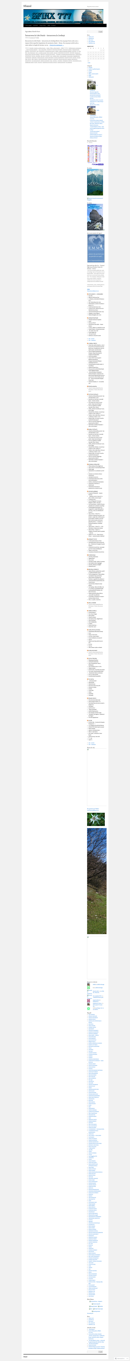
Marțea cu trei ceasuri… (93, 634)
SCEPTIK (91, 1245)
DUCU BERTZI (92, 1102)
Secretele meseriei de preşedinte (95, 676)
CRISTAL (91, 1068)
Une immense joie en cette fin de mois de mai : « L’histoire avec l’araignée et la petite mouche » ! (97, 544)
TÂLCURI (40, 62)
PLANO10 (91, 1220)
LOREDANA (91, 1157)
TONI (90, 1266)
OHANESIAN (92, 1212)
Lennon (90, 692)
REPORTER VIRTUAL (93, 1231)
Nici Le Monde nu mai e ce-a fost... (95, 666)
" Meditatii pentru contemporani (74, 48)
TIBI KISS (91, 1262)
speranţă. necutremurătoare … (94, 730)
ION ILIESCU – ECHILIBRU (95, 294)
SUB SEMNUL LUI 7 (77, 61)
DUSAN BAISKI (92, 1103)
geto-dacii (43, 56)
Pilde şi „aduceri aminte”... (55, 48)
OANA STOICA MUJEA (94, 630)
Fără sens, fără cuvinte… (95, 104)
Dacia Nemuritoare (31, 53)
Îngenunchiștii (92, 558)
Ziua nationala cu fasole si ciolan (95, 712)
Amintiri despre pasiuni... (94, 711)
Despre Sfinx (43, 25)
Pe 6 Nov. (90, 644)
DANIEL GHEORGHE (93, 1084)
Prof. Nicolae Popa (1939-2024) (95, 302)
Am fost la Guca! (92, 708)
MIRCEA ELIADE (68, 57)
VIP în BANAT (92, 1285)
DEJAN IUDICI (92, 698)
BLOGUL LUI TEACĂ (93, 1045)
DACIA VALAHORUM (93, 1073)
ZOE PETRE (91, 1296)
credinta (56, 51)
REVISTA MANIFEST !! (94, 1234)
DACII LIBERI (50, 53)
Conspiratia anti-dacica (50, 51)
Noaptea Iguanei (92, 1204)
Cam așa (90, 646)
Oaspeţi (48, 48)
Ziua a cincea (91, 560)
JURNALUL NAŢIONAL (94, 1145)
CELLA (90, 1048)
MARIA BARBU (92, 1170)
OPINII (29, 59)
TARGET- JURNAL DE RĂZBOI (95, 1261)
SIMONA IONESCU (93, 569)
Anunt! (90, 321)
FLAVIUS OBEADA (93, 1110)
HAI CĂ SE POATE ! (93, 1126)
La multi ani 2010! (92, 499)
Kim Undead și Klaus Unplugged (95, 563)
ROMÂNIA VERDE (92, 1239)
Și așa (90, 633)
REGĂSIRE (55, 59)
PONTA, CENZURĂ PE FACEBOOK (96, 482)
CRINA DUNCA (92, 611)
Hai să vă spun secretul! (93, 674)
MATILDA (91, 1177)
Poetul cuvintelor (92, 728)
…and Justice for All (92, 681)
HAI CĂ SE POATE (93, 1124)
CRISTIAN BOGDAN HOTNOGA (95, 1070)
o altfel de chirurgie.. (101, 984)
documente (58, 54)
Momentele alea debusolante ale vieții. (96, 631)
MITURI (74, 57)
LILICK (90, 1154)
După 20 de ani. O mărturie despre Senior (97, 467)
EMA (90, 1107)
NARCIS (90, 1196)
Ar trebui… (91, 623)
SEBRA (90, 1247)
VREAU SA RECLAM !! (93, 1288)
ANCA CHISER (92, 603)
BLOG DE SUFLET (92, 1040)
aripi (40, 49)
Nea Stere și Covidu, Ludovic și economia (97, 561)
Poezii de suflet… (96, 991)
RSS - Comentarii (92, 340)
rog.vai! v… (91, 739)
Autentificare (91, 38)
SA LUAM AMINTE (36, 61)
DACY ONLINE (92, 1076)
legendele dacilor (76, 56)
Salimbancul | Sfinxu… (97, 1003)
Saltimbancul (95, 1001)
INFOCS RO (91, 1134)
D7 (77, 51)
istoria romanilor (63, 56)
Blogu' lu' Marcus (92, 1041)
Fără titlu (90, 295)
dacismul (55, 53)
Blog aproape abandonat (93, 660)
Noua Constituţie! (92, 620)
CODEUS (90, 1056)
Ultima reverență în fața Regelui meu (96, 466)
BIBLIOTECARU (92, 1037)
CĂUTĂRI (74, 51)
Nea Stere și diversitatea (93, 556)
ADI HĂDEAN (92, 1014)
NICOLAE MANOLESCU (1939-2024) (96, 311)
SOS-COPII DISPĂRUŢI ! (94, 1256)
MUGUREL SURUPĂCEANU (95, 1191)
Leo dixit (90, 70)
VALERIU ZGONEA (93, 1270)
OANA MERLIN (92, 1207)
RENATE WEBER (92, 1229)
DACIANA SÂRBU (92, 1075)
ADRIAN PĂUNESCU (93, 1017)
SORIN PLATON (92, 1253)
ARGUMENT (91, 1029)
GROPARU (91, 1122)
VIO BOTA (91, 679)
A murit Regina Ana (92, 332)
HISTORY (47, 56)
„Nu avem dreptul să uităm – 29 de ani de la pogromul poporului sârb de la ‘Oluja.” (97, 128)
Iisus (51, 56)
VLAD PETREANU (92, 1286)
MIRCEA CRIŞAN (92, 1185)
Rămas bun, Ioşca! (92, 626)
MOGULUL (91, 1188)
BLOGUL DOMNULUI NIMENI (95, 1043)
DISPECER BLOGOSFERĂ (94, 1095)
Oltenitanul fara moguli (93, 1215)
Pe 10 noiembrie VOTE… (97, 996)
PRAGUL (36, 59)
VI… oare (90, 738)
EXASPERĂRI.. (92, 1108)
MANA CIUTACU (92, 429)
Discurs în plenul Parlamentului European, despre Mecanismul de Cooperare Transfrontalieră (95, 353)
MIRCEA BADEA (92, 386)
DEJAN (90, 1087)
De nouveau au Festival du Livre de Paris (96, 552)
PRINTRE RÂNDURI (42, 59)
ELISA (90, 1105)
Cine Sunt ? (91, 1051)
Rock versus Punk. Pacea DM (94, 685)
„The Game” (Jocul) (92, 334)
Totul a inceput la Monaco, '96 (94, 701)
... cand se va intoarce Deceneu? (31, 49)
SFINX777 (55, 61)
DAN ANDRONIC (92, 1078)
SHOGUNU (91, 1248)
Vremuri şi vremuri (92, 617)
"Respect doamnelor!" (93, 709)
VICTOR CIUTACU (93, 394)
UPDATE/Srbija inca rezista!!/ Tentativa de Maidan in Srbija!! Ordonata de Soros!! (96, 136)
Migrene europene (92, 668)
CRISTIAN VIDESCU (93, 1072)
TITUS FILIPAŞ (92, 1264)
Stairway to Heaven (92, 687)
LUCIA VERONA (92, 658)
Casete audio (91, 690)
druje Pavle (91, 1100)
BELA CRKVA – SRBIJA (94, 1035)
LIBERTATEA (28, 57)
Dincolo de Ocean (92, 684)
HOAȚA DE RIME (93, 133)
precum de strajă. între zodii (94, 736)
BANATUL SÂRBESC (93, 1033)
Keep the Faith (91, 682)
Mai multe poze (90, 1313)
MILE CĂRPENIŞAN (93, 1181)
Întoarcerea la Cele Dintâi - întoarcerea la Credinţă (62, 49)
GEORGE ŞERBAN (93, 491)
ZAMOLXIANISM (61, 62)
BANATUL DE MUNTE (93, 1032)
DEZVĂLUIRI (91, 1091)
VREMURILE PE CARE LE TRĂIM (49, 62)
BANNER (35, 25)
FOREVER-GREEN (92, 1116)
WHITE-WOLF (92, 1290)
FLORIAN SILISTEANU (94, 1111)
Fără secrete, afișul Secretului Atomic (96, 671)
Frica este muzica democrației (94, 700)
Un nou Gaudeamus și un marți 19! (95, 638)
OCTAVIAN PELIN (93, 1210)
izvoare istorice (70, 56)
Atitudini (32, 48)
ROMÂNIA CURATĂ (93, 1237)
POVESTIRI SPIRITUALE (94, 1223)
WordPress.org (92, 1293)
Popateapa (91, 1221)
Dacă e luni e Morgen (93, 614)
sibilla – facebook (51, 25)
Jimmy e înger (91, 469)
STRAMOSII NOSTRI (67, 61)
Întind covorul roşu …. (93, 625)
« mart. (88, 62)
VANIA (90, 1272)
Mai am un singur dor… (94, 92)
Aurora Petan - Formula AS (46, 49)
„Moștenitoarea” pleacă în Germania (96, 673)
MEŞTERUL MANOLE (93, 1178)
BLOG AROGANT (92, 1038)
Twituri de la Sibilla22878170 (93, 291)
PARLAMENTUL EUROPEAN (95, 1216)
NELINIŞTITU (92, 1199)
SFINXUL (60, 61)
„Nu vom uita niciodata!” (95, 131)
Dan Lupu (91, 1080)
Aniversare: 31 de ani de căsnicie (95, 335)
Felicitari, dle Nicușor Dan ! (94, 297)
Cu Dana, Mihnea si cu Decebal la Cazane (97, 327)
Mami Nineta (91, 1167)
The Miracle (91, 693)
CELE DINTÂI (33, 51)
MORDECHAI (91, 555)
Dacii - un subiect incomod (41, 53)
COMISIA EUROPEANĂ (94, 1059)
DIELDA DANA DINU (93, 1094)
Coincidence (91, 706)
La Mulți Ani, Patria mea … (98, 991)
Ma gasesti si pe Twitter (93, 809)
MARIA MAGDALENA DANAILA (95, 1172)
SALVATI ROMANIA (93, 1242)
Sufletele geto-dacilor (29, 62)
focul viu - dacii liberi (36, 56)
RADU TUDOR (92, 1227)
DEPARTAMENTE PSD (94, 1089)
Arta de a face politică (93, 356)
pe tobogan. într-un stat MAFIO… (98, 1008)
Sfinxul (27, 6)
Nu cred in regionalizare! (93, 717)
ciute (37, 51)
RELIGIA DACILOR (63, 59)
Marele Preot (34, 57)
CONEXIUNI (42, 51)
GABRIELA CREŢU (93, 1119)
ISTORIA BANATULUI (93, 1142)
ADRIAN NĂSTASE (93, 318)
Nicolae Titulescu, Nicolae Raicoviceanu (96, 329)
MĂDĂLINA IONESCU (93, 1192)
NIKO (90, 1200)
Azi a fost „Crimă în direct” (94, 636)
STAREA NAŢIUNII (93, 1259)
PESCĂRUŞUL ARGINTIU (94, 1218)
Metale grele (91, 695)
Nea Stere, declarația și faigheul (95, 564)
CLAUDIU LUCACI (93, 1052)
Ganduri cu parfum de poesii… (94, 69)
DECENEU (72, 53)
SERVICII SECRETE (45, 61)
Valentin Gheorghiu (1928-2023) (95, 315)
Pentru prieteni (91, 615)
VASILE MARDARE (93, 1274)
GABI (90, 1118)
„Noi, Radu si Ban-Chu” (93, 330)
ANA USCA (91, 1024)
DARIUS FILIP (92, 1086)
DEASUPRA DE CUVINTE (63, 53)
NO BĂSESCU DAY (93, 1202)
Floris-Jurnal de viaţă (93, 1113)
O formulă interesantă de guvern (95, 319)
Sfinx (51, 61)
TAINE (35, 62)
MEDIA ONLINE (40, 57)
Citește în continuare (57, 45)
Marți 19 (90, 639)
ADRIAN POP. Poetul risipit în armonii (96, 727)
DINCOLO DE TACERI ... (50, 54)
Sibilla (37, 37)
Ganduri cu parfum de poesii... (40, 48)
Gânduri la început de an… (94, 367)
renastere (69, 59)
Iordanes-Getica (56, 56)
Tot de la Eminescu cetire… (95, 93)
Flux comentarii (92, 41)
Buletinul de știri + (92, 566)
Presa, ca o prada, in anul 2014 (94, 599)
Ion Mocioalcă (91, 1137)
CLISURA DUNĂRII (93, 1054)
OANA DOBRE (92, 1205)
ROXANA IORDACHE (93, 464)
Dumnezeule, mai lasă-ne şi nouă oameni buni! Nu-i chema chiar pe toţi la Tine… (96, 101)
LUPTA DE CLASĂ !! (93, 1162)
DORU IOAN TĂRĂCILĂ (94, 1097)
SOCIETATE (91, 1251)
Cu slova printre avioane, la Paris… (95, 541)
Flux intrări (91, 40)
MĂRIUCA (91, 1194)
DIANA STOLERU (92, 1092)
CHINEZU (91, 1049)
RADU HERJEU (92, 1226)
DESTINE (42, 54)
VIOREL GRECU (92, 1280)
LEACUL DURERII (92, 1153)
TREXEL (90, 1267)
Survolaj (90, 689)
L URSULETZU (92, 1148)
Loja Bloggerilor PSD (93, 1156)
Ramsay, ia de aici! (92, 323)
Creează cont (91, 36)
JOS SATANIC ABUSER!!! (95, 95)
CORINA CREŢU (92, 343)
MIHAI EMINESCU (49, 57)
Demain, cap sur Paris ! (93, 550)
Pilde (33, 59)
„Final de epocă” (93, 115)
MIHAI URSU (92, 1180)
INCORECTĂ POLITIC (93, 477)
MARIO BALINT (92, 1173)
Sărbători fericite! (92, 612)
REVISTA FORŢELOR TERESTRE (96, 1232)
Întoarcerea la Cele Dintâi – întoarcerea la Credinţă (45, 35)
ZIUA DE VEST (92, 1294)
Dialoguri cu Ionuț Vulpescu (94, 313)
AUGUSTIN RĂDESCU (93, 1030)
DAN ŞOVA (91, 1083)
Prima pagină (28, 25)
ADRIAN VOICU (92, 539)
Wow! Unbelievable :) (93, 622)
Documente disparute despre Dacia (68, 54)
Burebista (27, 51)
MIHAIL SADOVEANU (59, 57)
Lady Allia (91, 1150)
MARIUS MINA (92, 1175)
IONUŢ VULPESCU (93, 1138)
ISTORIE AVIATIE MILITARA (95, 1143)
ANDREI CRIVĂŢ (92, 1027)
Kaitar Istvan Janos (92, 1146)
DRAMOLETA (91, 1099)
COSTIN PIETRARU (93, 1065)
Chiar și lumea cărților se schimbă (95, 647)
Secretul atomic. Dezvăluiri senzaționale (97, 669)
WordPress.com (92, 43)
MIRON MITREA (92, 1186)
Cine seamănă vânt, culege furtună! (96, 619)
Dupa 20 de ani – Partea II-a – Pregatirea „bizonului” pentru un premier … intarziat (97, 531)
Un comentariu (69, 62)
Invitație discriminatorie (93, 661)
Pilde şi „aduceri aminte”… (94, 74)
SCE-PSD (91, 1243)
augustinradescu (96, 1000)
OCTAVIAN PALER (93, 1208)
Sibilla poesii (91, 77)
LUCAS (90, 720)
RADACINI (50, 59)
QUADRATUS (91, 1224)
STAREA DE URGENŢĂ (94, 1258)
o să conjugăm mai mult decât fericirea (96, 725)
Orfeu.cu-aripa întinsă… (93, 731)
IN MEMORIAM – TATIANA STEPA (96, 1129)
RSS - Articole (91, 338)
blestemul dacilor (75, 49)
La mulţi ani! (92, 90)
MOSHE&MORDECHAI (94, 1189)
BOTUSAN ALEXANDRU (94, 1046)
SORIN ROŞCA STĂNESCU (94, 1255)
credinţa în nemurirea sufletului (65, 51)
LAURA (90, 1151)
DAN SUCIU (91, 1081)
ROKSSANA (91, 1235)
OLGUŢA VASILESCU (93, 1213)
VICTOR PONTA (92, 1277)
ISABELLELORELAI (93, 1140)
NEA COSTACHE (92, 1197)
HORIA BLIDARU (92, 650)
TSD (89, 1269)
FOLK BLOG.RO (92, 1115)
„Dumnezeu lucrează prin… (98, 997)
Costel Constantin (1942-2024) (95, 307)
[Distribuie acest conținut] (87, 294)
